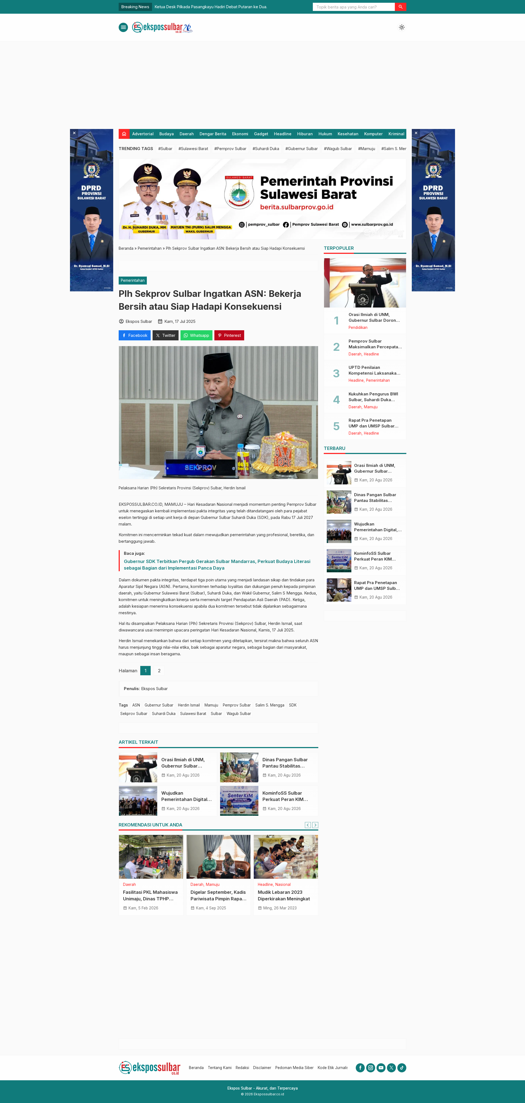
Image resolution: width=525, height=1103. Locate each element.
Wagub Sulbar (239, 713)
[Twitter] (391, 1067)
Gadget (261, 133)
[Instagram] (370, 1067)
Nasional (265, 885)
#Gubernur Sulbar (301, 148)
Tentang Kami (220, 1067)
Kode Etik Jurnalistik (335, 1067)
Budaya (166, 133)
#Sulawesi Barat (193, 148)
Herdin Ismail (189, 705)
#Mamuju (366, 148)
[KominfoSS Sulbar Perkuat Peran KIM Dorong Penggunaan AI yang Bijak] (239, 801)
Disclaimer (262, 1067)
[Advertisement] (262, 82)
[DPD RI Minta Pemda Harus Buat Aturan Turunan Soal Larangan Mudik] (286, 857)
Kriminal (396, 133)
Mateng (144, 885)
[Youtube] (381, 1067)
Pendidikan (358, 328)
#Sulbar (165, 148)
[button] (400, 7)
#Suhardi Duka (266, 148)
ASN (136, 705)
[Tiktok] (401, 1067)
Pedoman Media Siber (294, 1067)
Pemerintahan (133, 280)
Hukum (325, 133)
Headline (282, 133)
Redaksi (242, 1067)
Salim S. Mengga (269, 705)
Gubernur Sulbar (159, 705)
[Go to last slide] (308, 825)
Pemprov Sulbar (237, 705)
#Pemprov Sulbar (230, 148)
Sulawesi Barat (193, 713)
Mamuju (211, 705)
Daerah (187, 133)
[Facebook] (360, 1067)
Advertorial (143, 133)
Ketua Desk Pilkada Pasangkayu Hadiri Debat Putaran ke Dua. (211, 6)
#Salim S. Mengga (397, 148)
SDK (293, 705)
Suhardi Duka (164, 713)
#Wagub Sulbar (338, 148)
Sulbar (216, 713)
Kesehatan (348, 133)
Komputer (373, 133)
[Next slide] (315, 825)
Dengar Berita (213, 133)
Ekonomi (240, 133)
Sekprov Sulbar (133, 713)
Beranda (196, 1067)
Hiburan (305, 133)
